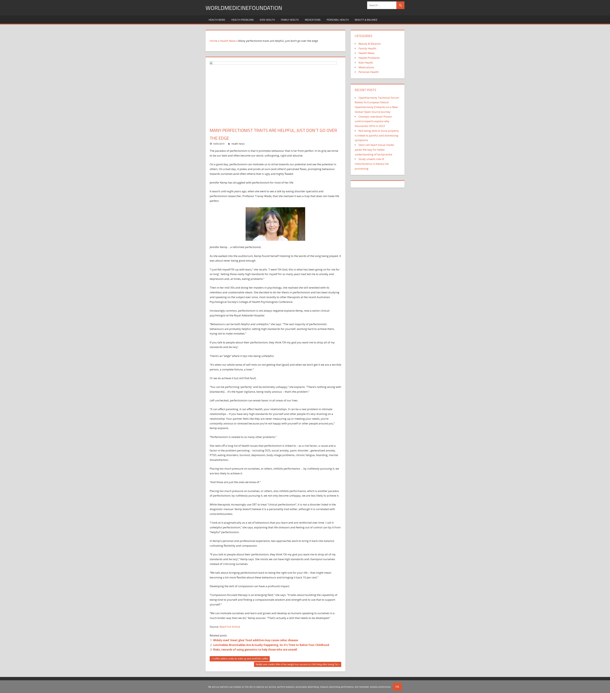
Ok (397, 686)
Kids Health (267, 20)
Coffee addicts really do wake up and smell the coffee (240, 659)
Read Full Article (230, 626)
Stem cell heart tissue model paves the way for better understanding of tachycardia (374, 149)
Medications (313, 20)
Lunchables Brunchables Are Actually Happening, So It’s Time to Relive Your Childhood (271, 645)
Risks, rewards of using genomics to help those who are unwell (255, 649)
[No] (606, 686)
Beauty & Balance (366, 20)
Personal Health (338, 20)
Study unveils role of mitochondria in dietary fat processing (372, 163)
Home (213, 41)
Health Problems (242, 20)
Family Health (290, 20)
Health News (217, 20)
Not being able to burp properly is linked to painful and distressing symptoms (377, 135)
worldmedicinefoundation (244, 7)
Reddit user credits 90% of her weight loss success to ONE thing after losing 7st (297, 665)
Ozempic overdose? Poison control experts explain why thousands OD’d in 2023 (373, 121)
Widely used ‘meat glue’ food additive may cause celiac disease (255, 640)
